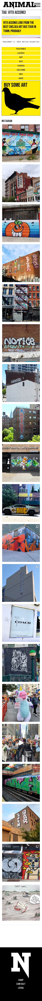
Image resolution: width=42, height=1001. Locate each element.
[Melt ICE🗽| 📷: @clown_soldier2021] (21, 663)
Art (21, 57)
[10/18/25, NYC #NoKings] (21, 703)
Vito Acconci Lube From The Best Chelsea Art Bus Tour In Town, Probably (19, 27)
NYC (21, 61)
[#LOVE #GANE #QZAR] (21, 303)
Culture (21, 70)
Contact (21, 984)
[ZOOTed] (21, 583)
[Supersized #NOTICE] (21, 343)
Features (21, 49)
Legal (21, 987)
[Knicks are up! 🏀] (21, 543)
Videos (21, 66)
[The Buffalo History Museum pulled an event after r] (21, 903)
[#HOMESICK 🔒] (21, 383)
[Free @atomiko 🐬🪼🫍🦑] (21, 223)
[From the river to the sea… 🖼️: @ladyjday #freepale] (21, 143)
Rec (21, 74)
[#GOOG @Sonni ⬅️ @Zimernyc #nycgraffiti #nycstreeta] (21, 863)
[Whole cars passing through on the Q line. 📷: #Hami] (21, 783)
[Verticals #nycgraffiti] (21, 263)
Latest (21, 53)
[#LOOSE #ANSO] (21, 183)
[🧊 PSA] (21, 623)
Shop (21, 78)
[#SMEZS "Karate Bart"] (21, 463)
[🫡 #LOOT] (21, 503)
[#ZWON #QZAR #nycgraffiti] (21, 823)
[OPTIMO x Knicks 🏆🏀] (21, 423)
